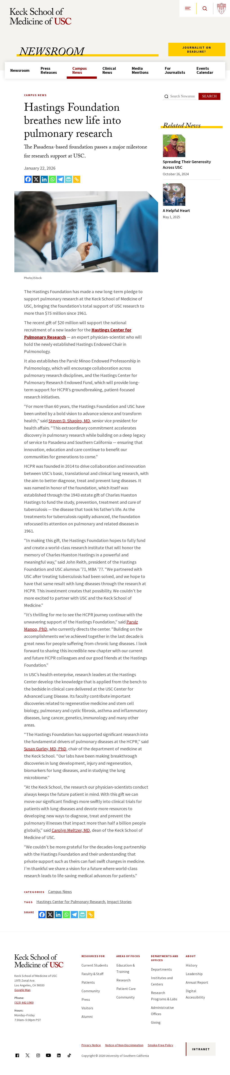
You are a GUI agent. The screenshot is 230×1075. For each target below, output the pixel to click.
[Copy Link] (76, 179)
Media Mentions (140, 70)
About (191, 956)
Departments (161, 969)
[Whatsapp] (52, 179)
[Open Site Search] (204, 8)
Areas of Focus (128, 956)
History (191, 965)
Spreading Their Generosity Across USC (187, 164)
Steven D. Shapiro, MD (69, 420)
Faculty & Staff (92, 974)
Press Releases (49, 70)
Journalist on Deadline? (196, 49)
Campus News (79, 70)
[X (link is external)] (27, 1055)
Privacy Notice (91, 1045)
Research (123, 980)
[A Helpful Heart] (174, 194)
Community (91, 991)
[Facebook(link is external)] (17, 1055)
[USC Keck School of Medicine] (40, 16)
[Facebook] (28, 179)
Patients (88, 982)
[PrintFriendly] (68, 179)
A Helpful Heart (176, 210)
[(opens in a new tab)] (174, 146)
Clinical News (109, 70)
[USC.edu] (221, 8)
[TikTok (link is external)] (69, 1055)
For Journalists (175, 70)
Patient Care (126, 988)
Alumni (87, 1016)
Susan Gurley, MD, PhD (45, 748)
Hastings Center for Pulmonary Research (70, 901)
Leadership (194, 974)
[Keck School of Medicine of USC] (38, 961)
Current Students (95, 965)
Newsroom (19, 70)
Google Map (22, 990)
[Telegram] (60, 179)
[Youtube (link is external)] (48, 1055)
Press (86, 999)
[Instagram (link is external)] (38, 1055)
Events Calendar (205, 70)
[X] (36, 179)
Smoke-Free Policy (160, 1045)
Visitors (87, 1008)
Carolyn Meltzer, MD (71, 830)
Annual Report (197, 982)
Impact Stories (119, 901)
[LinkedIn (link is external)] (59, 1055)
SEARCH (209, 96)
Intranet (201, 1049)
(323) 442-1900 (23, 1003)
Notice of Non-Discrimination (124, 1045)
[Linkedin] (44, 179)
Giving (156, 1022)
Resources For (93, 956)
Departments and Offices (164, 958)
